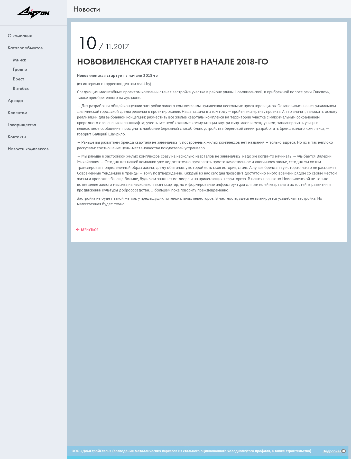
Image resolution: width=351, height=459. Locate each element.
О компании (20, 35)
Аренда (15, 100)
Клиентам (17, 112)
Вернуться (89, 229)
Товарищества (22, 124)
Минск (19, 60)
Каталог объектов (25, 47)
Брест (18, 79)
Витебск (21, 88)
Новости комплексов (28, 148)
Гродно (20, 69)
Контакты (17, 136)
